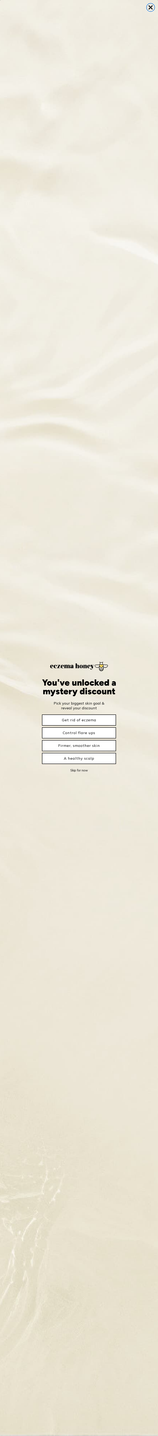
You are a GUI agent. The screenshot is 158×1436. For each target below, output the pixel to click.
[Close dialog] (150, 7)
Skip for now (79, 770)
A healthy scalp (79, 758)
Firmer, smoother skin (79, 745)
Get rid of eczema (79, 720)
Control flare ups (79, 732)
